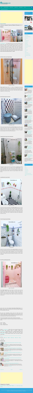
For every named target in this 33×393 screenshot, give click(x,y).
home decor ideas (20, 385)
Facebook (6, 337)
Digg (20, 337)
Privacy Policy (26, 169)
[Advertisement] (11, 17)
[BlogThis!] (1, 339)
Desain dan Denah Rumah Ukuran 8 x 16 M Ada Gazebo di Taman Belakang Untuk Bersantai (30, 132)
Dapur (25, 7)
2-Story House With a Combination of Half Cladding (30, 103)
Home (1, 7)
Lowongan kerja (26, 170)
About (25, 166)
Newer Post (2, 369)
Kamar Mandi (20, 7)
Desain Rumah (26, 35)
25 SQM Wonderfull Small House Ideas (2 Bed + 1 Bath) (30, 139)
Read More (8, 346)
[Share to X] (2, 339)
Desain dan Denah (6, 7)
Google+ (13, 337)
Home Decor (3, 385)
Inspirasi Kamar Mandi (11, 335)
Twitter (10, 337)
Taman (25, 48)
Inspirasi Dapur (26, 44)
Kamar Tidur (16, 7)
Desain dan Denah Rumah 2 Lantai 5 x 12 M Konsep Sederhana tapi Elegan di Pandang (30, 156)
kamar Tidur (26, 47)
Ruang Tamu (11, 7)
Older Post (21, 369)
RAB (25, 56)
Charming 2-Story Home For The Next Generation (30, 125)
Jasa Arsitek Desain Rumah (4, 9)
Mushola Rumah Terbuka (27, 55)
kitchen (1, 386)
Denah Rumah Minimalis (27, 36)
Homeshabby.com (2, 43)
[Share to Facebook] (3, 339)
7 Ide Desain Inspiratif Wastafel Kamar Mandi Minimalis (11, 363)
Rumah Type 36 (26, 52)
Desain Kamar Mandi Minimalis (4, 335)
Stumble (17, 337)
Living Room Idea (10, 385)
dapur (25, 39)
